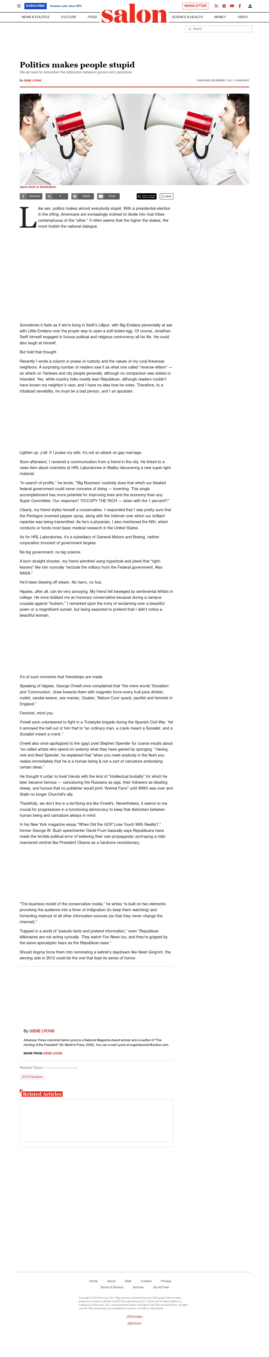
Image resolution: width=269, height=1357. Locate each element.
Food (92, 17)
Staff (128, 1281)
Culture (68, 17)
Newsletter (195, 6)
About (111, 1281)
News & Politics (35, 17)
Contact (146, 1281)
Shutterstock (47, 187)
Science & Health (187, 17)
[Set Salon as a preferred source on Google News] (147, 196)
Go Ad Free (161, 1287)
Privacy (166, 1281)
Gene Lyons (32, 80)
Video (243, 17)
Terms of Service (111, 1287)
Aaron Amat (27, 187)
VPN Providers (134, 1316)
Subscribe (35, 6)
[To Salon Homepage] (134, 13)
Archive (138, 1287)
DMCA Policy (135, 1323)
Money (220, 17)
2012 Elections (32, 1077)
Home (93, 1281)
